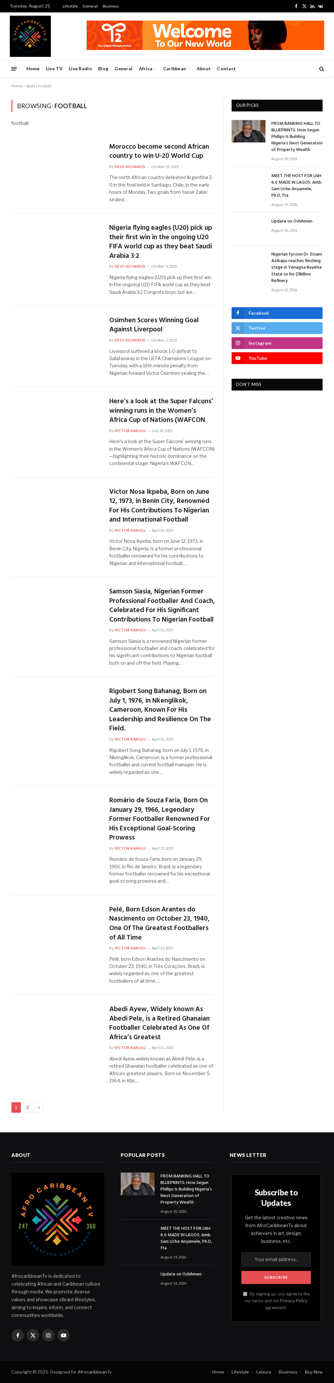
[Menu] (14, 68)
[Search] (321, 68)
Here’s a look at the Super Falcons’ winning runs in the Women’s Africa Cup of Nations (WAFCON (161, 411)
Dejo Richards (129, 166)
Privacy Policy (294, 1300)
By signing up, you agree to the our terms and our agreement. (277, 1300)
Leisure (263, 1372)
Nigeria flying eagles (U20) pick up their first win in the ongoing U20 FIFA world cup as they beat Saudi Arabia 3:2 (160, 242)
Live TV (54, 68)
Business (111, 6)
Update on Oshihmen (291, 221)
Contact (226, 68)
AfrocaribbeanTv (94, 1372)
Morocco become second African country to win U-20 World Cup (159, 151)
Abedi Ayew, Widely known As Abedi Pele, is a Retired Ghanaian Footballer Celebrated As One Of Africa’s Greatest (159, 1023)
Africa (146, 68)
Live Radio (80, 68)
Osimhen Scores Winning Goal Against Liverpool (154, 325)
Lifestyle (70, 6)
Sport (30, 85)
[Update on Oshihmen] (249, 229)
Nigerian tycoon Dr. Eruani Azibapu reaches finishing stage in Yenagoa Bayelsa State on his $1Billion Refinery (296, 267)
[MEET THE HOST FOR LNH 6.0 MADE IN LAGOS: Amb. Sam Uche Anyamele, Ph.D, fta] (249, 183)
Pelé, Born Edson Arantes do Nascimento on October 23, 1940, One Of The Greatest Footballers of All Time (159, 923)
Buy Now (314, 1372)
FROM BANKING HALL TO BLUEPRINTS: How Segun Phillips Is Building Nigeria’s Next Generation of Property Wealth (297, 137)
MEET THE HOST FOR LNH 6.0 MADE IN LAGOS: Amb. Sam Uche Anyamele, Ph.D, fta (296, 186)
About (204, 68)
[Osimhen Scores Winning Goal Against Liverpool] (56, 342)
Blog (103, 68)
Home (33, 68)
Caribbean (174, 68)
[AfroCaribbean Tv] (30, 36)
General (90, 6)
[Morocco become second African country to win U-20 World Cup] (56, 169)
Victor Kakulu (130, 430)
